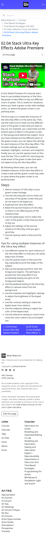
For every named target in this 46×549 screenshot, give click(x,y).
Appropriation (8, 494)
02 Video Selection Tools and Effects (21, 29)
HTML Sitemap (8, 378)
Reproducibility (32, 456)
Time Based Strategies (14, 23)
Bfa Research (31, 477)
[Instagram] (14, 370)
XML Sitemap (7, 375)
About (4, 446)
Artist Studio (8, 522)
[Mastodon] (6, 370)
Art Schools (7, 516)
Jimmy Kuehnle (19, 366)
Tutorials (6, 429)
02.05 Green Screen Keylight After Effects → (33, 329)
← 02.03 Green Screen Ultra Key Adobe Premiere (11, 329)
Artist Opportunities (11, 519)
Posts (4, 442)
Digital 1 (28, 453)
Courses (22, 20)
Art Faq (5, 503)
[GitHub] (2, 370)
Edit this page (9, 413)
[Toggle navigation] (43, 4)
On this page (9, 54)
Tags (4, 433)
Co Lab (28, 438)
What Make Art (8, 20)
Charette (6, 531)
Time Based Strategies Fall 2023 (19, 26)
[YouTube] (10, 370)
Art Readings (8, 507)
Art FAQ (5, 438)
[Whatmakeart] (25, 5)
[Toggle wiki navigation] (2, 4)
